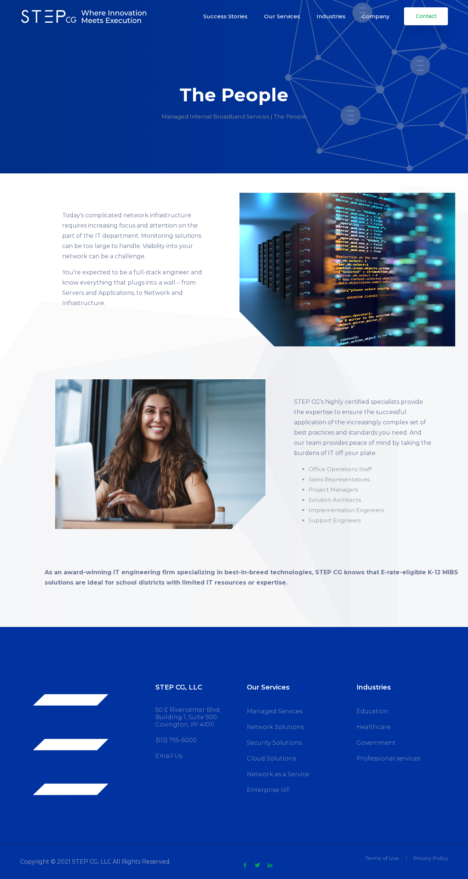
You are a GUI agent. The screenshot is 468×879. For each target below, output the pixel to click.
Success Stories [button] (225, 16)
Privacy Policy (430, 858)
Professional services (388, 758)
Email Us (168, 755)
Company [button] (375, 16)
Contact (426, 16)
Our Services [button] (282, 16)
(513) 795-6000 (176, 740)
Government (376, 742)
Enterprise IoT (268, 789)
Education (372, 711)
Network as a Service (278, 774)
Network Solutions (275, 727)
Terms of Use (382, 858)
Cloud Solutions (271, 758)
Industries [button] (331, 16)
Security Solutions (274, 742)
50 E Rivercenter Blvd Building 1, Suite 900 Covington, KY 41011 (187, 717)
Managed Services (274, 711)
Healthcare (373, 727)
